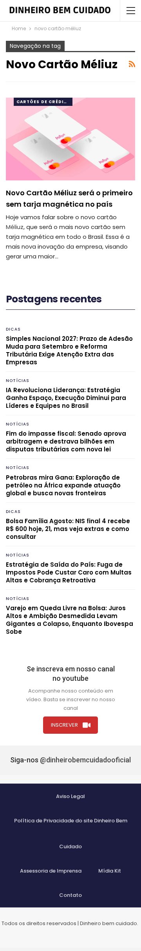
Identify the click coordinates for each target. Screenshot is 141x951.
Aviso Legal (70, 796)
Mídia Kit (109, 871)
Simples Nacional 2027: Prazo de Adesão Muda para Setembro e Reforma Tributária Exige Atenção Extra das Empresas (69, 350)
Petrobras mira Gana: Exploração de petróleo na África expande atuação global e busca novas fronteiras (63, 485)
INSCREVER (64, 725)
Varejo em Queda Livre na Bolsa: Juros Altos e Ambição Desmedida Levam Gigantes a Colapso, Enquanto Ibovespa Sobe (69, 620)
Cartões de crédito (43, 102)
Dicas (13, 329)
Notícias (18, 381)
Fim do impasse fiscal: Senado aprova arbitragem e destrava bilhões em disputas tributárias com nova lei (66, 441)
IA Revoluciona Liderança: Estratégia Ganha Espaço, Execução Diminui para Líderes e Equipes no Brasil (66, 398)
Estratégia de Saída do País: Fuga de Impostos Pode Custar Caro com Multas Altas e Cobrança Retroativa (69, 572)
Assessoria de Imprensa (50, 871)
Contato (70, 895)
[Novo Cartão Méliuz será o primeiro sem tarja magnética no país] (70, 139)
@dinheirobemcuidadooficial (85, 760)
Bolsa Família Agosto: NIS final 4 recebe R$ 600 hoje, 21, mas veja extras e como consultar (68, 529)
